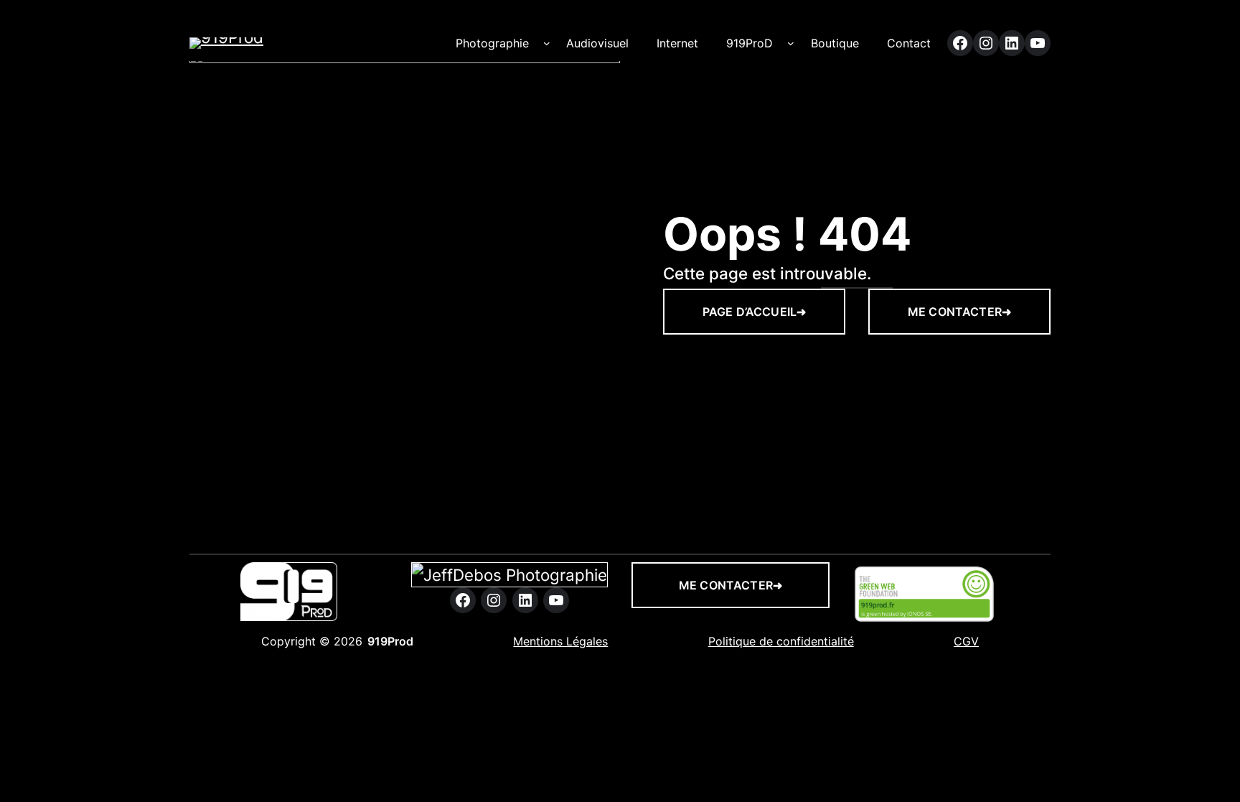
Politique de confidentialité (781, 641)
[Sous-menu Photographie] (546, 43)
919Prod (390, 641)
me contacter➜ (730, 585)
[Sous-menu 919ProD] (790, 43)
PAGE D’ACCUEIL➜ (754, 311)
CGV (966, 641)
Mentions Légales (560, 641)
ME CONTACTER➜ (959, 311)
